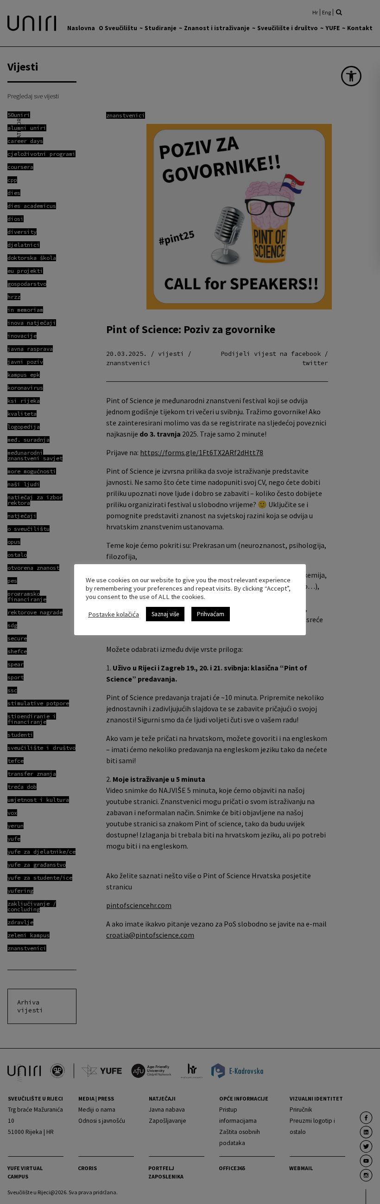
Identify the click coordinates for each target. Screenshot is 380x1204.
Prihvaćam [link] (210, 614)
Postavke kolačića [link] (113, 614)
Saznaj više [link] (165, 614)
